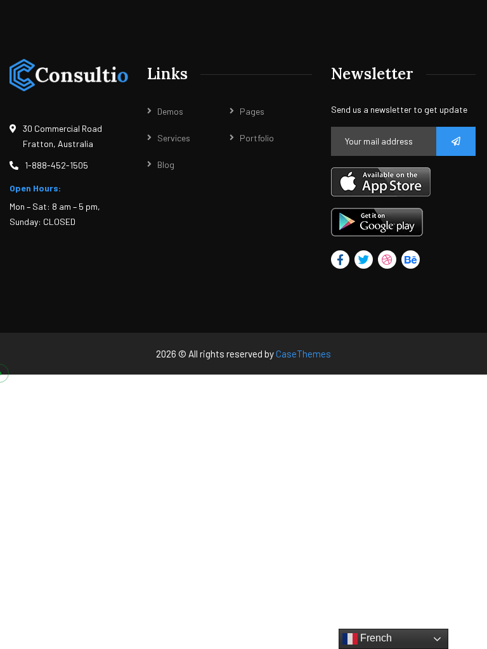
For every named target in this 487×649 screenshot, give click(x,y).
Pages (252, 111)
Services (173, 137)
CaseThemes (303, 353)
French (375, 638)
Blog (165, 164)
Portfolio (257, 137)
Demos (170, 111)
